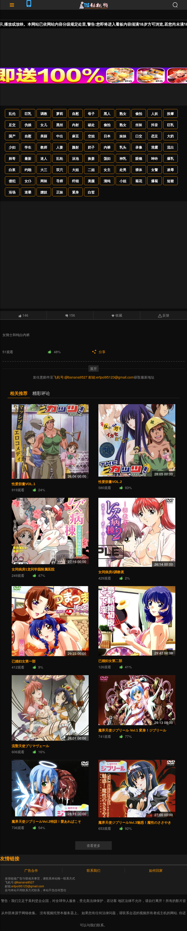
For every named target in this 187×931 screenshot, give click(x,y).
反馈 (165, 315)
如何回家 (156, 870)
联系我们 (93, 870)
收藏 (118, 315)
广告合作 (31, 870)
